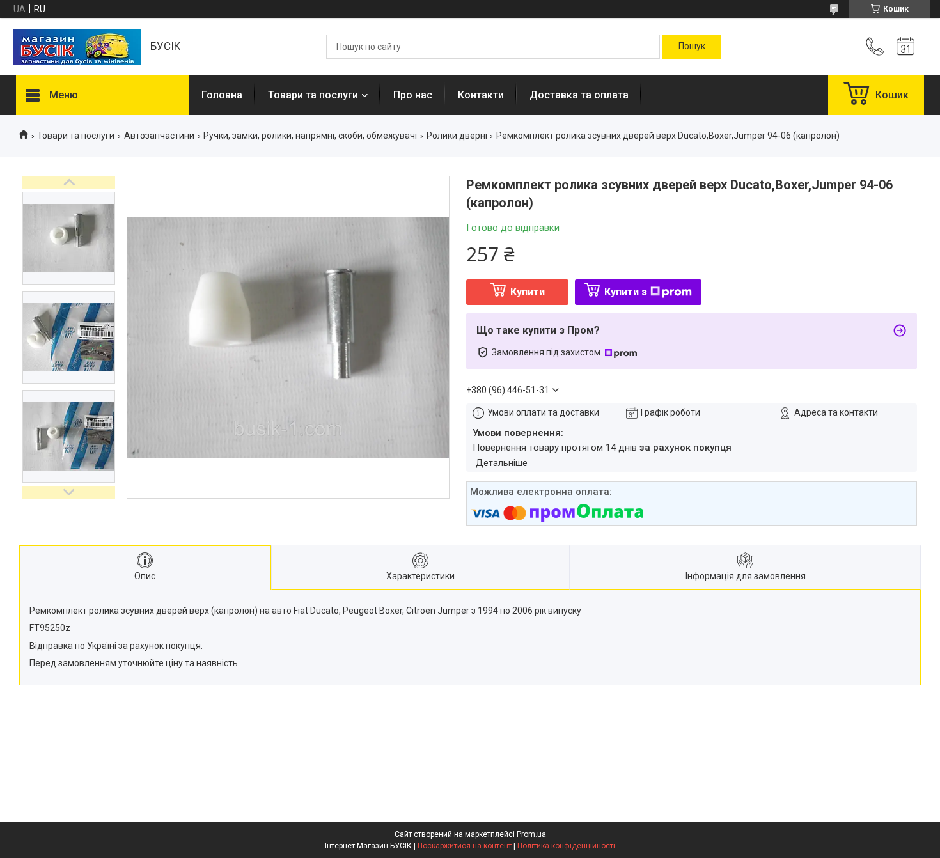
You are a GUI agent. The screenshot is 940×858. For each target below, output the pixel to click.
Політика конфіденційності (566, 845)
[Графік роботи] (905, 46)
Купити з (625, 292)
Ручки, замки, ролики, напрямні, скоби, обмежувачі (310, 135)
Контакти (481, 95)
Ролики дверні (457, 135)
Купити (527, 292)
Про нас (412, 95)
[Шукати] (691, 47)
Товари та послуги (313, 95)
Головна (221, 95)
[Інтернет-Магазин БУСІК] (77, 47)
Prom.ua (531, 834)
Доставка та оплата (579, 95)
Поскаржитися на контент (465, 845)
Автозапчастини (159, 135)
